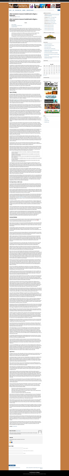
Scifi (20, 0)
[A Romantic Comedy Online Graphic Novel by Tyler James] (50, 98)
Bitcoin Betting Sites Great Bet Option (49, 48)
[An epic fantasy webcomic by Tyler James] (52, 108)
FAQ (13, 10)
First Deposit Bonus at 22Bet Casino (17, 25)
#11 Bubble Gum (53, 23)
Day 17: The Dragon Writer (52, 17)
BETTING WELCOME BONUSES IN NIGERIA (51, 52)
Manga (29, 0)
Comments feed (46, 120)
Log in (45, 117)
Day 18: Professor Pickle (52, 20)
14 (46, 70)
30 (51, 73)
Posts (54, 0)
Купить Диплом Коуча (47, 47)
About (10, 10)
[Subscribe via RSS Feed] (10, 442)
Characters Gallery (30, 10)
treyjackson (46, 25)
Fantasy (14, 0)
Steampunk (33, 0)
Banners (23, 10)
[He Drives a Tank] (50, 102)
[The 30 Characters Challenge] (34, 7)
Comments (58, 0)
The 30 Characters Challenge (34, 472)
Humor (18, 0)
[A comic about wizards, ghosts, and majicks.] (50, 94)
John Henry (46, 26)
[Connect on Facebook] (11, 442)
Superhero (10, 0)
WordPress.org (46, 122)
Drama (23, 0)
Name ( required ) (25, 448)
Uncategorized (15, 426)
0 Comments (18, 16)
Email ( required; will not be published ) (28, 450)
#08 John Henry (51, 25)
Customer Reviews (14, 26)
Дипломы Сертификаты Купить (49, 45)
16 (51, 70)
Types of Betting (14, 24)
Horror (26, 0)
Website (24, 453)
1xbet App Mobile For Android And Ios (14, 467)
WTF (37, 0)
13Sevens (10, 16)
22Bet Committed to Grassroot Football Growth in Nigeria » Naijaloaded (23, 14)
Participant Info (18, 10)
